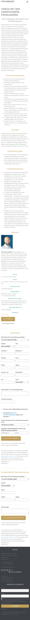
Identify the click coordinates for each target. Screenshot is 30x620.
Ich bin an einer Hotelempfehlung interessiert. (15, 409)
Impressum (5, 576)
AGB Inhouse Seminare (7, 581)
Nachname (18, 351)
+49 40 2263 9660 (6, 309)
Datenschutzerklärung (7, 578)
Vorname (4, 351)
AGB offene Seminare (7, 579)
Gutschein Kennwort (6, 399)
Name (3, 490)
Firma (17, 358)
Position (3, 358)
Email (3, 365)
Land (17, 379)
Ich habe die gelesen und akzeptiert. (13, 414)
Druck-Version (5, 315)
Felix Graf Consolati (6, 252)
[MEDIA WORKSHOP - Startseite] (8, 2)
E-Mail (3, 497)
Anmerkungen (5, 507)
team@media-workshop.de (8, 456)
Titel (16, 343)
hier (21, 304)
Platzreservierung (8, 323)
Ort (2, 379)
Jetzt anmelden (8, 319)
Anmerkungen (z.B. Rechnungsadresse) (12, 389)
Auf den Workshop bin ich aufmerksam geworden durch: (14, 421)
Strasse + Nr (5, 372)
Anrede (3, 343)
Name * (3, 588)
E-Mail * (3, 593)
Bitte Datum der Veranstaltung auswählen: (13, 337)
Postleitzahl (19, 372)
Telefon (17, 365)
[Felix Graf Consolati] (7, 242)
